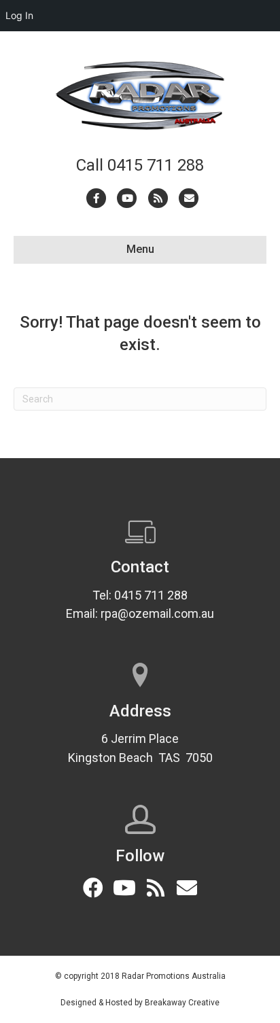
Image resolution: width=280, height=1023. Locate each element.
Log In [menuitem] (19, 15)
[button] (93, 887)
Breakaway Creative (182, 1002)
